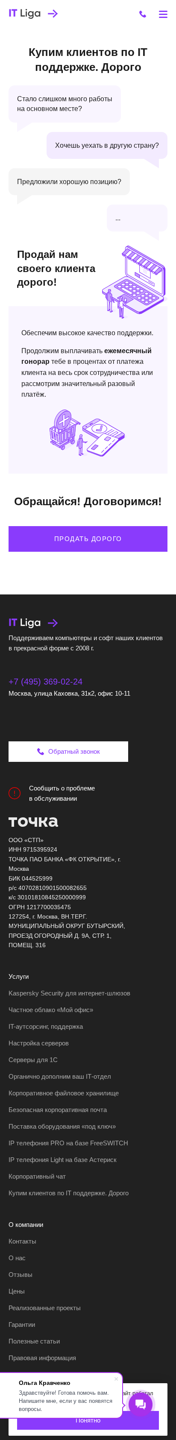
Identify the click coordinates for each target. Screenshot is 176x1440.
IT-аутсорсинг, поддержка (46, 1026)
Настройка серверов (39, 1043)
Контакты (22, 1241)
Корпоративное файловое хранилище (64, 1093)
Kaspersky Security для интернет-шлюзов (69, 993)
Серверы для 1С (33, 1059)
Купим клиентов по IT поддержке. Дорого (69, 1193)
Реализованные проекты (45, 1307)
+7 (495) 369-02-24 (45, 681)
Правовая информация (42, 1357)
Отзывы (20, 1274)
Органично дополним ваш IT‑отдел (60, 1076)
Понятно (88, 1420)
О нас (17, 1257)
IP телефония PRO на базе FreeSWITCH (68, 1143)
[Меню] (163, 13)
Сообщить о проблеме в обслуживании (62, 793)
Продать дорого (88, 538)
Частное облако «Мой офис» (51, 1009)
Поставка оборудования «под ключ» (62, 1126)
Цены (17, 1291)
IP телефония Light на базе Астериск (63, 1159)
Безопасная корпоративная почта (58, 1109)
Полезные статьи (34, 1341)
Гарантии (22, 1324)
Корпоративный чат (37, 1176)
